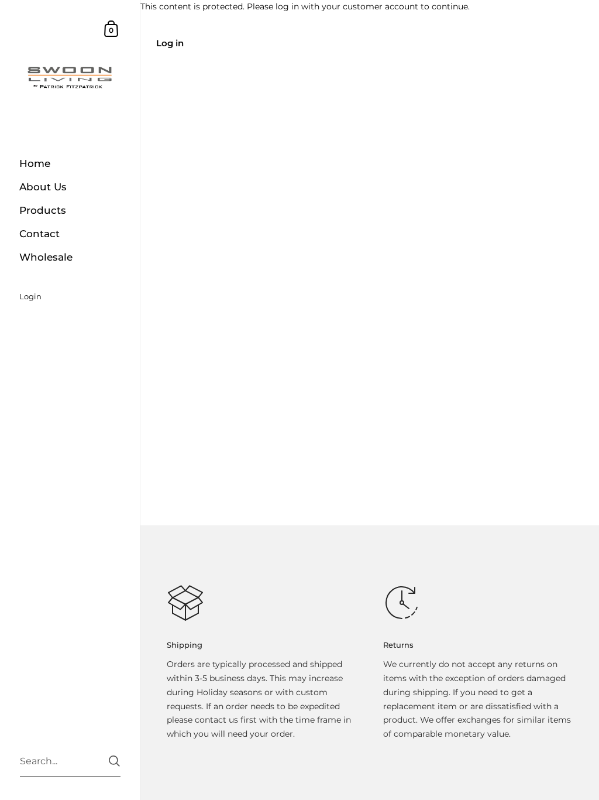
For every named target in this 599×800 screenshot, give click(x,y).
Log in (170, 43)
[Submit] (114, 761)
